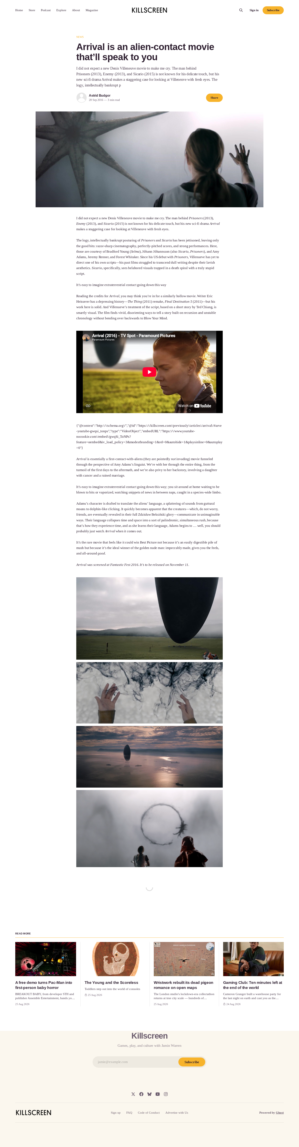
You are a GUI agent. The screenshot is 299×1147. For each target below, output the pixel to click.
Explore (61, 10)
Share (214, 97)
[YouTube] (158, 1094)
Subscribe (273, 10)
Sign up (116, 1112)
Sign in (254, 10)
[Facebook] (141, 1094)
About (76, 10)
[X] (133, 1094)
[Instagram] (166, 1094)
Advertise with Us (176, 1112)
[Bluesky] (149, 1094)
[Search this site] (241, 10)
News (80, 36)
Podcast (46, 10)
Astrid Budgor (99, 95)
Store (32, 10)
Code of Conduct (149, 1112)
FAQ (129, 1112)
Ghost (280, 1112)
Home (19, 10)
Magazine (92, 10)
